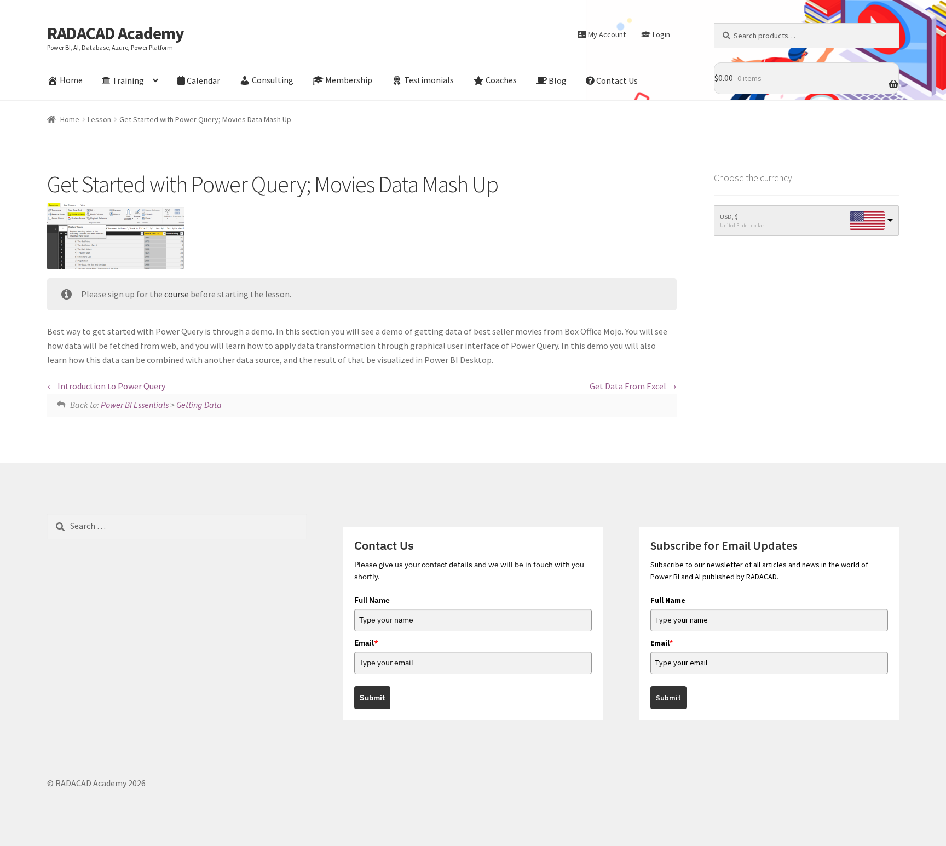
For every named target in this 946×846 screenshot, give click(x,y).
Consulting (272, 80)
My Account (607, 34)
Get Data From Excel (629, 386)
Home (71, 80)
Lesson (99, 119)
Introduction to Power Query (110, 386)
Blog (558, 80)
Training (128, 80)
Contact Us (617, 80)
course (176, 294)
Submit (372, 698)
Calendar (203, 80)
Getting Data (199, 404)
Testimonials (429, 80)
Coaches (501, 80)
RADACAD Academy (115, 33)
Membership (348, 80)
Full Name (372, 600)
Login (661, 34)
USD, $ (729, 216)
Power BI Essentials (135, 404)
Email (366, 643)
